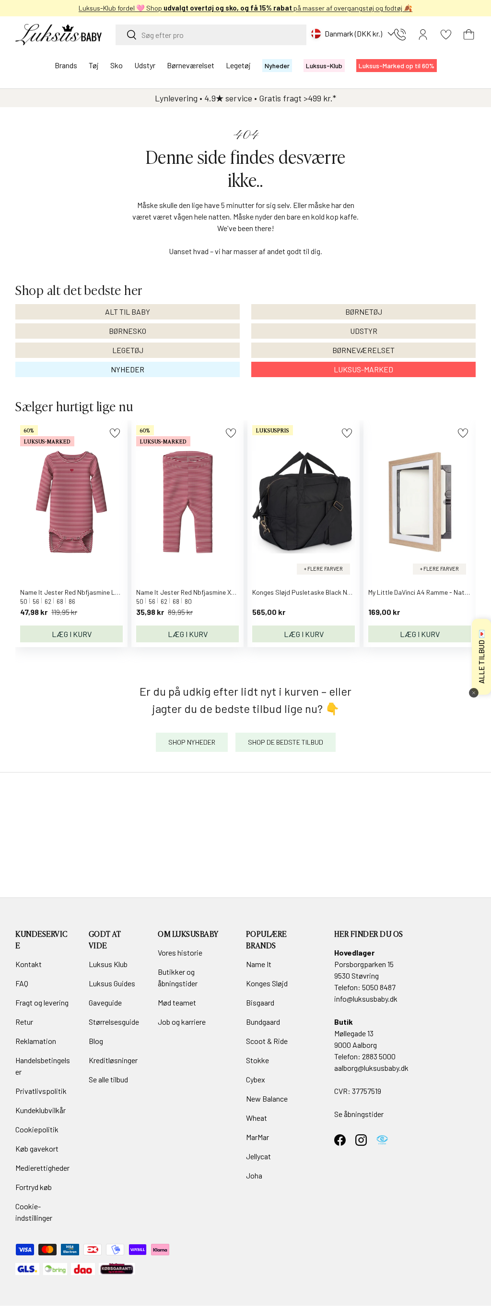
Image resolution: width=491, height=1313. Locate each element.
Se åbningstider (359, 1113)
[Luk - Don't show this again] (474, 693)
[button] (469, 34)
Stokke (257, 1060)
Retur (24, 1021)
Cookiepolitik (36, 1129)
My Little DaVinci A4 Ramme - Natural (422, 592)
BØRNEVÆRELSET (363, 350)
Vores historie (180, 952)
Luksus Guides (112, 983)
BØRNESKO (127, 330)
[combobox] (211, 35)
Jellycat (258, 1156)
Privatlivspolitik (41, 1090)
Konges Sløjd (267, 983)
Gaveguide (105, 1002)
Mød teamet (177, 1002)
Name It (258, 964)
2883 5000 (379, 1056)
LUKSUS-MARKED (363, 369)
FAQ (21, 983)
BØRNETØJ (363, 311)
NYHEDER (127, 369)
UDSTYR (363, 330)
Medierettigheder (42, 1167)
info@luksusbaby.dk (365, 998)
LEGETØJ (127, 350)
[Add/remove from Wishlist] (115, 433)
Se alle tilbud (108, 1079)
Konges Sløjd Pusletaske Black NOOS (306, 592)
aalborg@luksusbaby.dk (371, 1067)
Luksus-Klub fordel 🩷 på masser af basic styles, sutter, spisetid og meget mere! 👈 (246, 8)
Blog (96, 1040)
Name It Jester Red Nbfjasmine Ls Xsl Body (82, 592)
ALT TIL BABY (127, 311)
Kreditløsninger (113, 1060)
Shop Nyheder (191, 742)
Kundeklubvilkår (40, 1110)
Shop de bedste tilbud (285, 742)
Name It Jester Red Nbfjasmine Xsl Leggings (200, 592)
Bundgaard (263, 1021)
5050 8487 (379, 987)
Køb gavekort (36, 1148)
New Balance (267, 1098)
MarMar (257, 1136)
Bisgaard (260, 1002)
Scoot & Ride (267, 1040)
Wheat (256, 1117)
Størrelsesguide (114, 1021)
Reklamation (35, 1040)
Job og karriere (182, 1021)
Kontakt (28, 964)
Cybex (255, 1079)
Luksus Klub (108, 964)
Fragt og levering (42, 1002)
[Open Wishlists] (446, 34)
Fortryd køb (33, 1186)
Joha (254, 1175)
